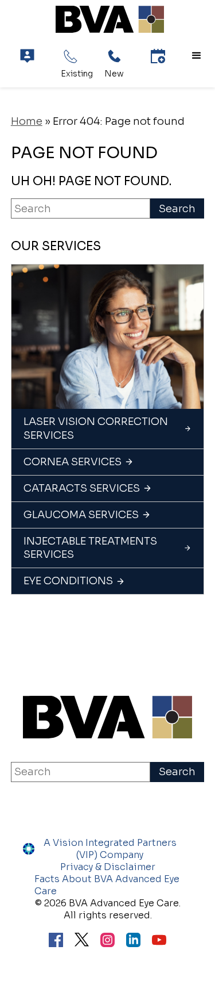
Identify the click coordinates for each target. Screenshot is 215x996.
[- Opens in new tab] (82, 941)
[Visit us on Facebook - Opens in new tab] (56, 941)
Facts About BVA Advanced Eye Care (106, 885)
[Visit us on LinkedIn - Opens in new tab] (133, 941)
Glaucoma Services (81, 514)
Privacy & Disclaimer (107, 867)
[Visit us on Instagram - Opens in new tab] (107, 941)
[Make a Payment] (27, 56)
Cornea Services (73, 461)
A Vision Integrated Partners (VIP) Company (110, 849)
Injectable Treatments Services (90, 548)
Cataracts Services (82, 488)
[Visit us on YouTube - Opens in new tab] (159, 941)
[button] (196, 56)
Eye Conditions (68, 580)
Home (26, 121)
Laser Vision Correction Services (96, 428)
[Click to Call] (71, 56)
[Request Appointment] (158, 56)
